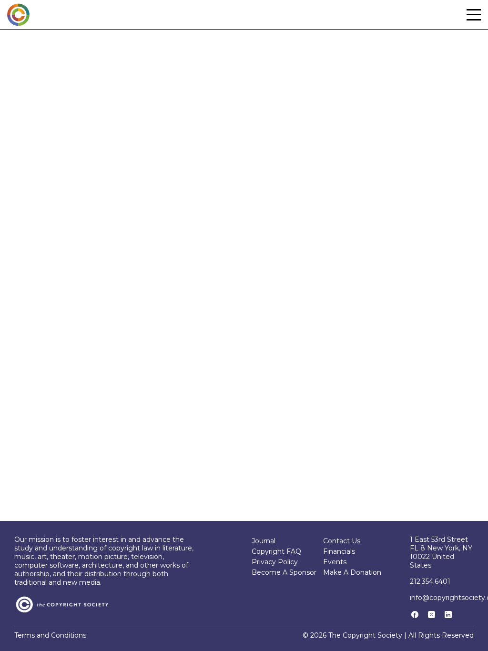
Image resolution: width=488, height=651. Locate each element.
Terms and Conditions (50, 635)
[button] (474, 14)
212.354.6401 (430, 581)
